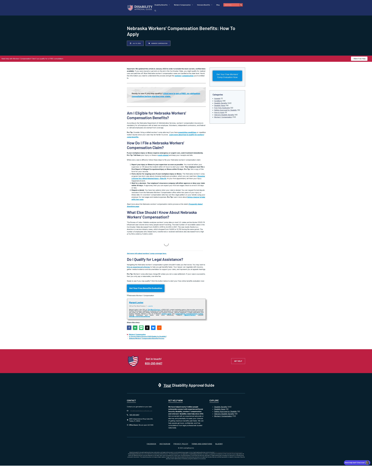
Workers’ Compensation (182, 5)
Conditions (218, 101)
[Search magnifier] (241, 4)
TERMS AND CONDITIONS (202, 444)
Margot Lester (136, 302)
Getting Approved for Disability (225, 110)
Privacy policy (181, 444)
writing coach (166, 314)
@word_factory (189, 315)
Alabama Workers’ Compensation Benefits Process (146, 338)
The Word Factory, (154, 309)
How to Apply (219, 112)
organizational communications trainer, (189, 314)
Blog (218, 5)
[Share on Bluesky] (153, 327)
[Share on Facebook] (129, 327)
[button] (155, 11)
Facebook (151, 444)
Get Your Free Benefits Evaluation (145, 288)
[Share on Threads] (147, 327)
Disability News (219, 105)
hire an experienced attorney (138, 267)
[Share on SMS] (141, 327)
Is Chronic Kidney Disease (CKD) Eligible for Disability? (148, 336)
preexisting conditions (187, 132)
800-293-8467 (153, 363)
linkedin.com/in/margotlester (139, 316)
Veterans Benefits (203, 5)
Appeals (217, 98)
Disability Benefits (161, 5)
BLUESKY (219, 444)
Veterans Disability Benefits (224, 115)
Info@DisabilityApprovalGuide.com (141, 411)
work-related (163, 155)
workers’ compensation (184, 76)
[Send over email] (135, 327)
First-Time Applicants (222, 108)
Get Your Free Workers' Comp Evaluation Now (227, 75)
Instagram (164, 444)
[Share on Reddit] (159, 327)
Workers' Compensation (137, 334)
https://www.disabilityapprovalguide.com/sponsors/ (228, 452)
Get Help (238, 361)
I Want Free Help (359, 59)
